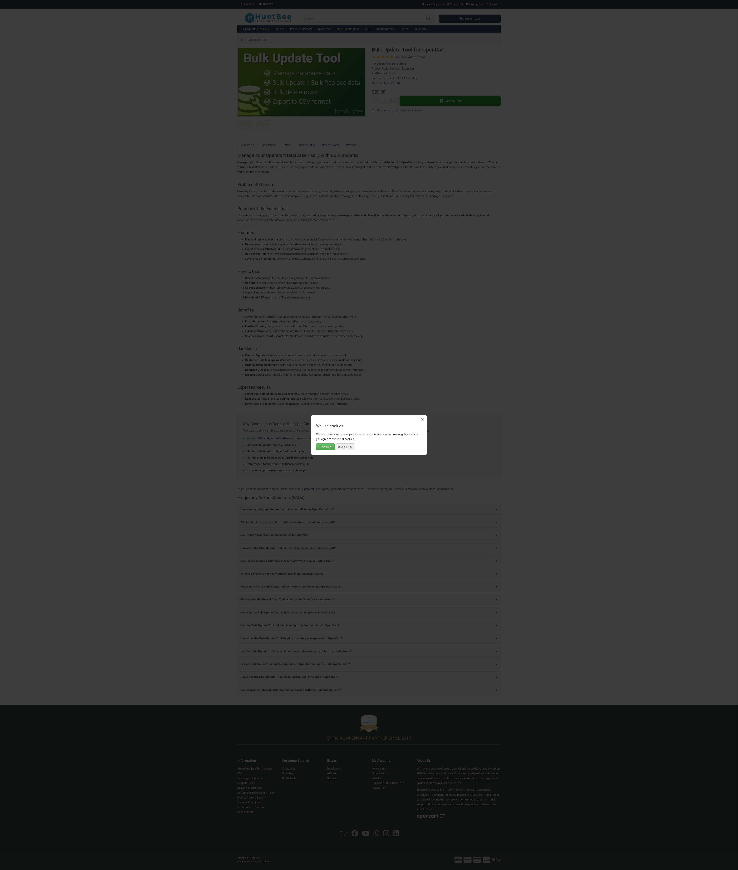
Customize (346, 446)
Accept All (326, 446)
